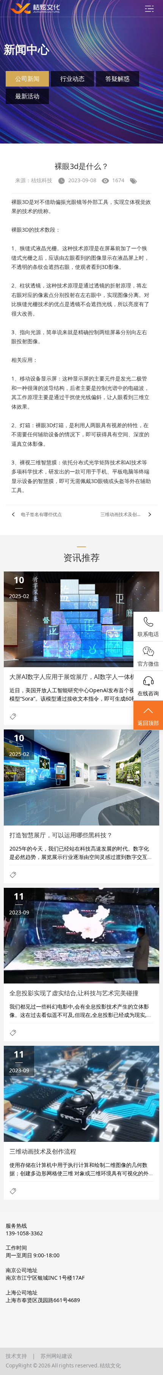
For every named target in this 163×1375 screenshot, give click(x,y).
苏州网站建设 (56, 1356)
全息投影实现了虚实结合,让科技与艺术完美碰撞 (73, 993)
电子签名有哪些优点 (41, 514)
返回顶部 (148, 722)
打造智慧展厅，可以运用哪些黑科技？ (61, 835)
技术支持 (16, 1356)
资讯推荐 (81, 557)
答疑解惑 (117, 78)
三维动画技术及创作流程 (125, 514)
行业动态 (72, 78)
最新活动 (27, 96)
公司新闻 (27, 78)
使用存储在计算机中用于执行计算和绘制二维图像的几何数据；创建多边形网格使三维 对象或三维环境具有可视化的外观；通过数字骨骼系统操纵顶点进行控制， (79, 1173)
